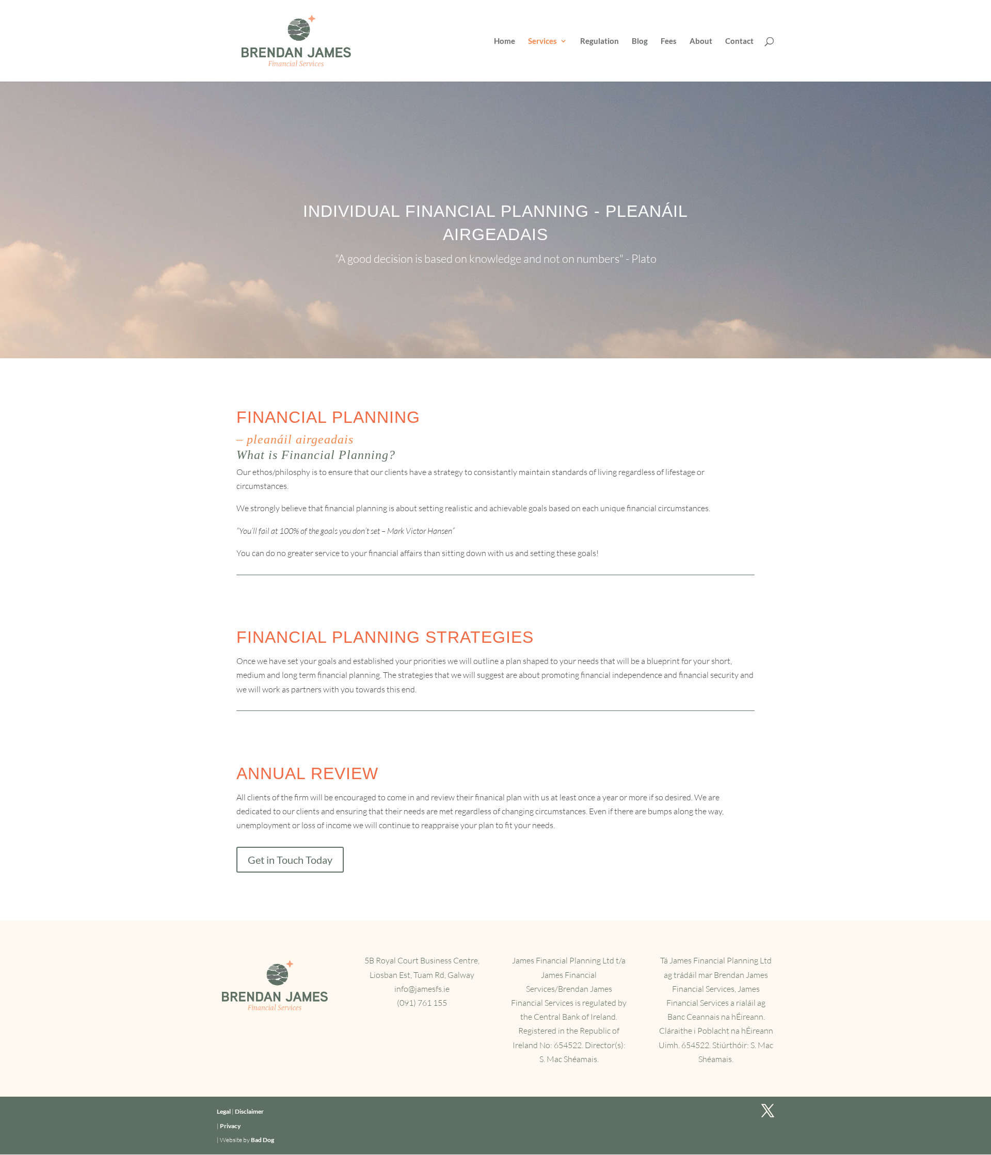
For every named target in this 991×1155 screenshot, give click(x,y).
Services (542, 41)
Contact (739, 41)
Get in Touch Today (290, 859)
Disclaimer (249, 1111)
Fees (669, 41)
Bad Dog (262, 1140)
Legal (224, 1111)
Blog (640, 41)
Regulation (599, 41)
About (701, 41)
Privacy (230, 1126)
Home (504, 41)
